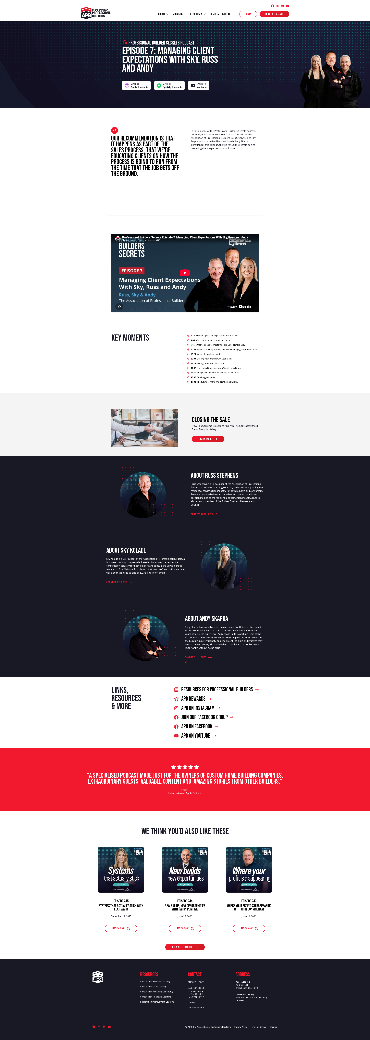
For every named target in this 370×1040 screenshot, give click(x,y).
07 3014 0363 (197, 988)
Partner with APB (196, 1007)
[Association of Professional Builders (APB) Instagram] (277, 6)
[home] (97, 13)
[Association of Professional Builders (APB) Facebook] (272, 6)
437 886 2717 (197, 997)
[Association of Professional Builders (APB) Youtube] (287, 6)
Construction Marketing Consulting (156, 991)
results (214, 14)
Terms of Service (258, 1027)
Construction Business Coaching (155, 981)
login (248, 14)
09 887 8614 (197, 991)
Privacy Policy (240, 1027)
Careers (191, 1002)
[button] (163, 14)
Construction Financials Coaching (155, 996)
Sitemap (274, 1027)
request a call (274, 14)
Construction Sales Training (153, 986)
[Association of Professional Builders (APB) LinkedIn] (282, 6)
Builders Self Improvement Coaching (157, 1002)
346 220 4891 (197, 994)
